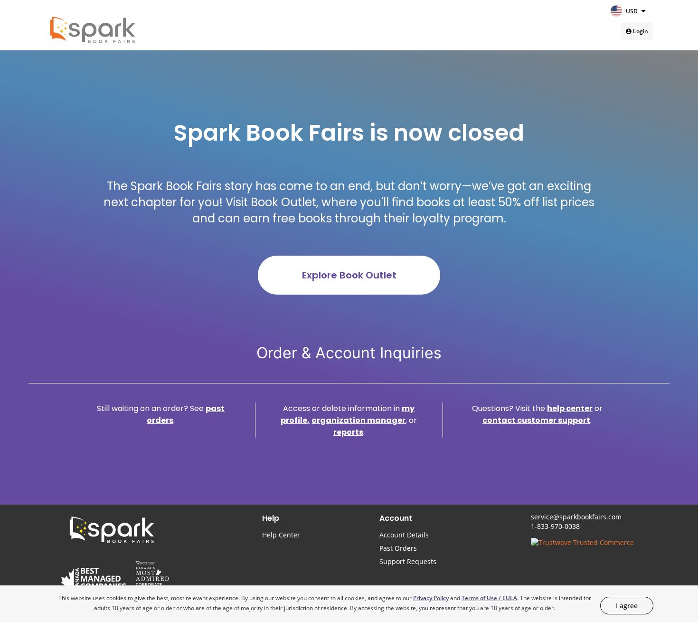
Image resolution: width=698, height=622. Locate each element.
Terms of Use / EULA (489, 598)
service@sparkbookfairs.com (576, 516)
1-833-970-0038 (555, 526)
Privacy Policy (431, 598)
